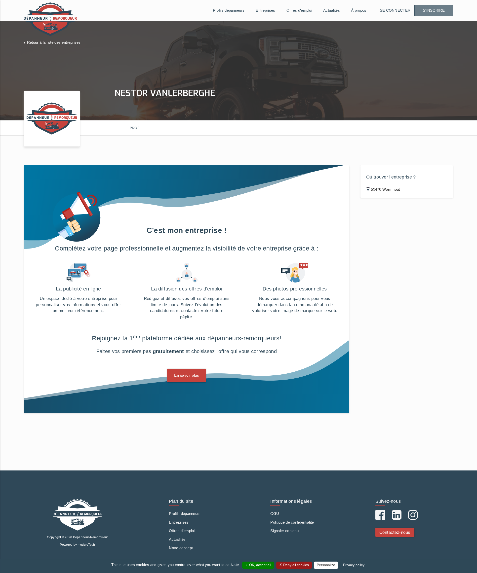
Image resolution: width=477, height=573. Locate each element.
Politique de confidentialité (292, 522)
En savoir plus (186, 375)
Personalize (326, 565)
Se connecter (395, 10)
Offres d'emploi (299, 10)
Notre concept (181, 548)
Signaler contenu (284, 531)
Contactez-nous (394, 532)
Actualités (331, 10)
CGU (274, 513)
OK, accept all (259, 565)
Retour (54, 42)
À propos (358, 10)
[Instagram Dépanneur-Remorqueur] (413, 517)
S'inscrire (434, 10)
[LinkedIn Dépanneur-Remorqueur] (396, 517)
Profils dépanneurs (228, 10)
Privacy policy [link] (353, 565)
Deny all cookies (295, 565)
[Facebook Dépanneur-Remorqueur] (380, 517)
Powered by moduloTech (77, 544)
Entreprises (265, 10)
